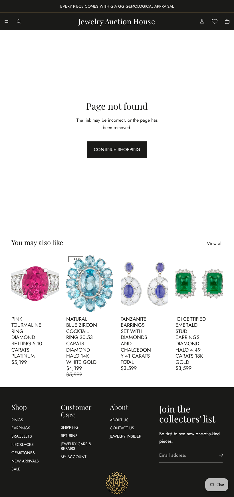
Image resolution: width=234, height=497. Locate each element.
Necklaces (22, 444)
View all (215, 243)
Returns (69, 435)
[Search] (19, 21)
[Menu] (6, 21)
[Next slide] (52, 283)
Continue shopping (117, 149)
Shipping (69, 427)
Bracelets (21, 436)
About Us (119, 420)
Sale (15, 469)
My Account (73, 457)
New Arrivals (25, 461)
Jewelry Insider (125, 436)
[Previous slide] (17, 283)
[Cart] (227, 21)
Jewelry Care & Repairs (76, 446)
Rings (17, 420)
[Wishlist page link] (214, 21)
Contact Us (122, 428)
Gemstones (23, 453)
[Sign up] (221, 455)
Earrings (20, 428)
